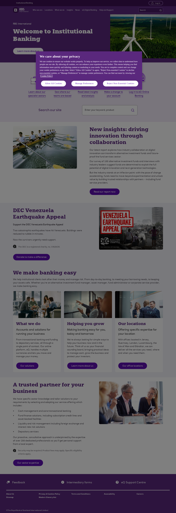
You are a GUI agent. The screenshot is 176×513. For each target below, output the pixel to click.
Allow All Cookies (53, 83)
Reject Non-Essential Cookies (120, 83)
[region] (89, 70)
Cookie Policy (46, 76)
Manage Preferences (84, 83)
